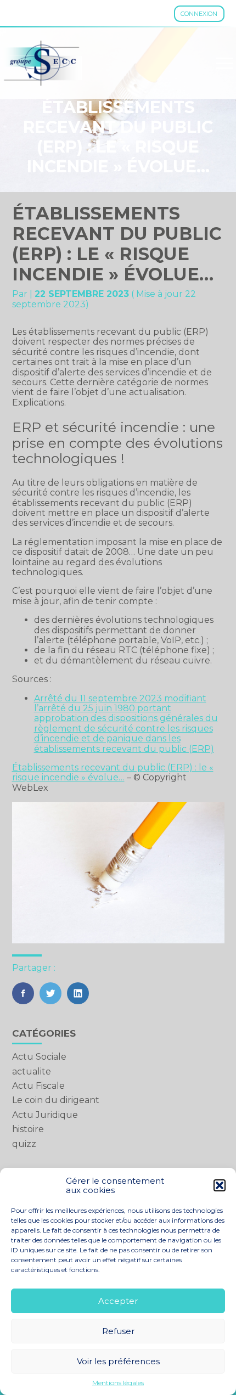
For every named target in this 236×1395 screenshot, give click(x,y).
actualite (31, 1071)
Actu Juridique (45, 1115)
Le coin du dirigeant (55, 1100)
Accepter (118, 1301)
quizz (24, 1144)
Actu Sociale (39, 1056)
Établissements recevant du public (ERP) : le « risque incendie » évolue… (112, 772)
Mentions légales (118, 1383)
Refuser (118, 1331)
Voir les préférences (118, 1361)
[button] (219, 1185)
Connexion (199, 14)
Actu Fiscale (38, 1086)
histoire (28, 1129)
